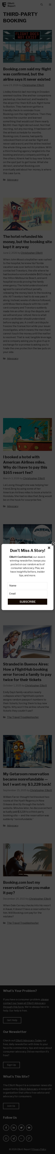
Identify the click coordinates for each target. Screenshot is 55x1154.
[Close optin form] (49, 548)
